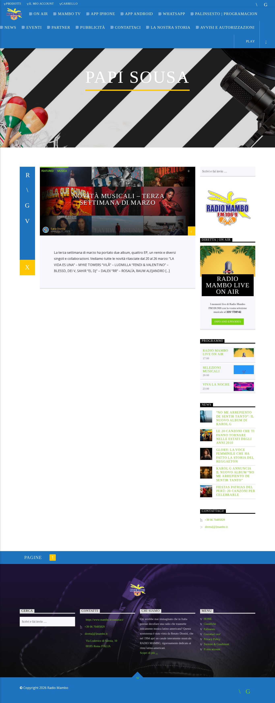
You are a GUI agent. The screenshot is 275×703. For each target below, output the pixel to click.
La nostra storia (170, 27)
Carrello (69, 3)
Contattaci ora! (212, 634)
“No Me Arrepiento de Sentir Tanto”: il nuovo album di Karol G (235, 418)
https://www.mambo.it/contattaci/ (105, 619)
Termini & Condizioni (216, 644)
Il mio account (41, 3)
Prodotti (13, 3)
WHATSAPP (174, 14)
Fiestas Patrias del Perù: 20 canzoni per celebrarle (235, 490)
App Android (139, 14)
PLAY (250, 41)
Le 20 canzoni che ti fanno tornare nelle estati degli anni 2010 (235, 436)
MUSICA (62, 171)
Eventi (34, 27)
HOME (208, 618)
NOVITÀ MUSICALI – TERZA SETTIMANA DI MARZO (118, 199)
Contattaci (128, 27)
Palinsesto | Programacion (226, 14)
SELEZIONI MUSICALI (212, 369)
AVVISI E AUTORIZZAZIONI (227, 27)
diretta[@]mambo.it (216, 526)
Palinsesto (209, 629)
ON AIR (41, 14)
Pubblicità (92, 27)
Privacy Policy (212, 639)
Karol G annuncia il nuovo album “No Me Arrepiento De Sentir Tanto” (235, 474)
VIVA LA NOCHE (216, 384)
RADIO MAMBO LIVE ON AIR (215, 352)
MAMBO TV (69, 14)
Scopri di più (148, 652)
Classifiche (210, 623)
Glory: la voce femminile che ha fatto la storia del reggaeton (235, 455)
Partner (61, 27)
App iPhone (103, 14)
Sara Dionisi (58, 228)
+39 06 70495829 (215, 519)
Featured (47, 171)
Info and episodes (227, 321)
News (10, 27)
